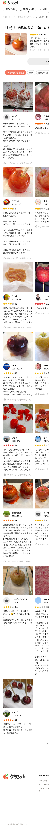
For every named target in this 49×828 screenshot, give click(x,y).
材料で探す (43, 780)
